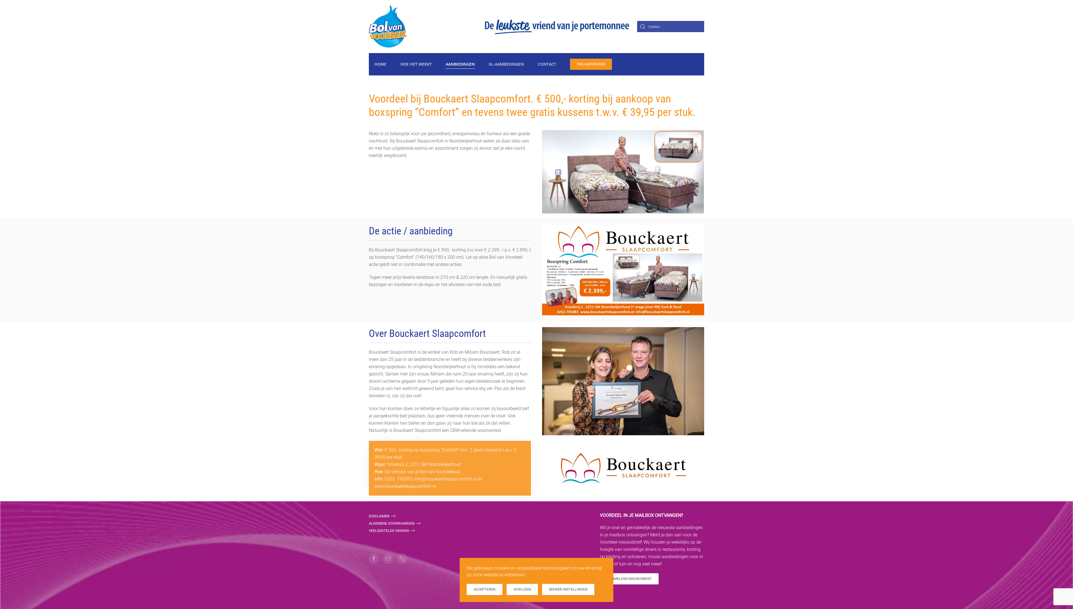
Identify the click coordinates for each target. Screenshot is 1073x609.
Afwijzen (522, 589)
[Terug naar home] (388, 26)
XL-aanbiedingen (506, 64)
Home (380, 64)
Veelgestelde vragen (389, 531)
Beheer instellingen (568, 589)
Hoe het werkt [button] (416, 64)
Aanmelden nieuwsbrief (629, 579)
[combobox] (670, 26)
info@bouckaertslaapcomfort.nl (445, 479)
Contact (547, 64)
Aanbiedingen (460, 64)
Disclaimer (379, 516)
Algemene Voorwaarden (391, 523)
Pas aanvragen (591, 64)
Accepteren (484, 589)
